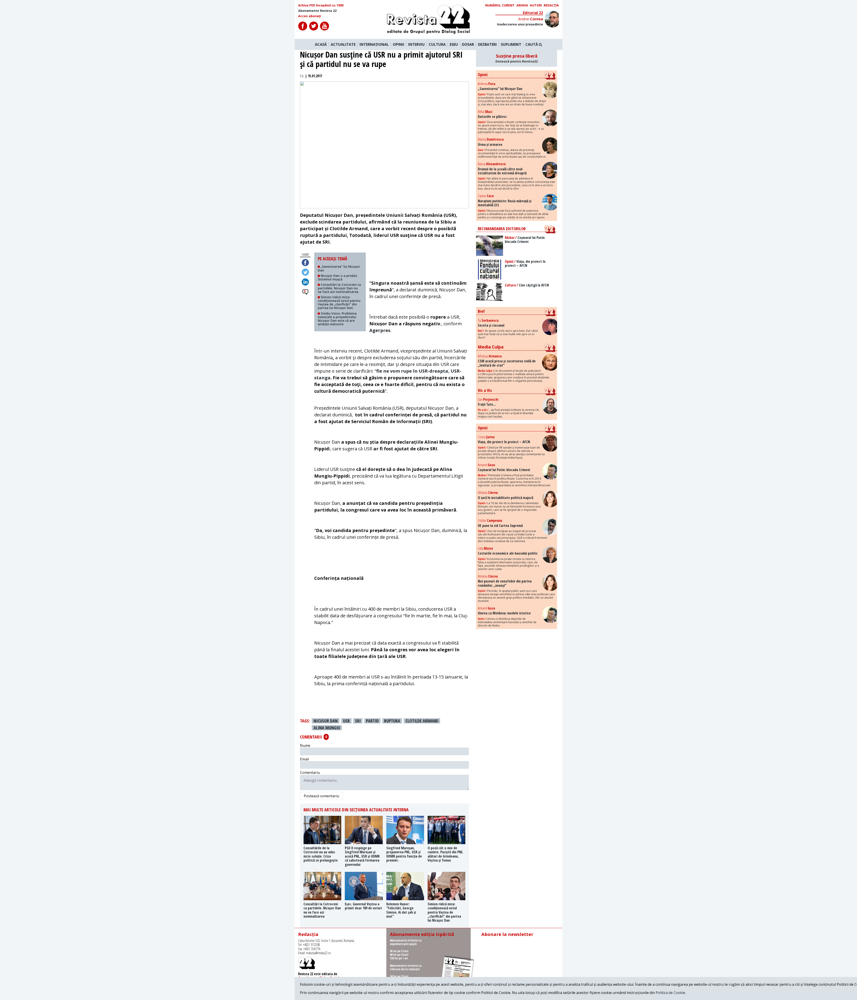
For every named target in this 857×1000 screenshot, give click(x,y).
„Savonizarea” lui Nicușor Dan (339, 268)
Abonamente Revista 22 (317, 11)
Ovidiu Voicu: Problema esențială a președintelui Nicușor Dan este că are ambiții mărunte (337, 318)
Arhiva (522, 5)
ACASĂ (321, 44)
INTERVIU (416, 44)
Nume (305, 745)
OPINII (398, 44)
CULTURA (437, 44)
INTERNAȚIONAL (374, 44)
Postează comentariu (321, 795)
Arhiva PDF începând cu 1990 (320, 5)
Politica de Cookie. (671, 992)
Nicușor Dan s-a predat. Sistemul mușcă (338, 277)
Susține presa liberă (516, 58)
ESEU (454, 44)
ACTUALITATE (343, 44)
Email (304, 759)
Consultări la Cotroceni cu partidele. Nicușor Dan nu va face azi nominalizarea (339, 288)
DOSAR (468, 44)
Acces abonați (309, 16)
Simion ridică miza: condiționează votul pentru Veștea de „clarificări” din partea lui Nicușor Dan (339, 302)
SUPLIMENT (511, 44)
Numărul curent (500, 5)
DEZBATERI (487, 44)
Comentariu (310, 772)
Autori (536, 5)
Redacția (551, 5)
